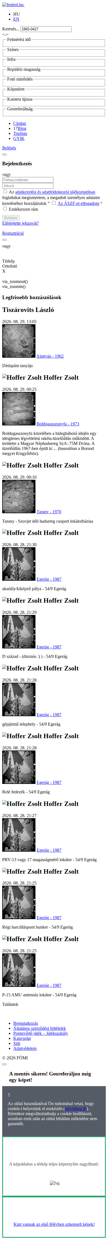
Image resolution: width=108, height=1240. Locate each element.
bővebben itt (75, 1108)
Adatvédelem (25, 1048)
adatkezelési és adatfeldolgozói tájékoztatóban (55, 192)
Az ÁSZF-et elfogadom (78, 203)
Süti (16, 1043)
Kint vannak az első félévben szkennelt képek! (54, 1224)
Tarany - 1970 (49, 511)
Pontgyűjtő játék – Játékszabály (40, 1033)
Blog (22, 128)
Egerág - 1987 (49, 579)
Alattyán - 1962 (50, 356)
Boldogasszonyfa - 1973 (58, 424)
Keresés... (10, 28)
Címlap (19, 123)
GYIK (19, 138)
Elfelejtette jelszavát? (20, 223)
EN (16, 19)
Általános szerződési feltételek (39, 1028)
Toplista (20, 133)
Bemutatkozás (25, 1023)
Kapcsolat (22, 1038)
